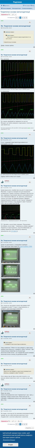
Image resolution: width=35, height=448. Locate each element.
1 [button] (18, 17)
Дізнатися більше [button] (9, 440)
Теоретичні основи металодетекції (15, 12)
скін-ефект (14, 231)
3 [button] (22, 17)
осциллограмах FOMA (26, 246)
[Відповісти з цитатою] (30, 22)
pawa (2, 20)
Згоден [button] (10, 444)
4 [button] (24, 17)
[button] (16, 18)
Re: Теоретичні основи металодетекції (16, 26)
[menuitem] (6, 6)
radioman (8, 32)
